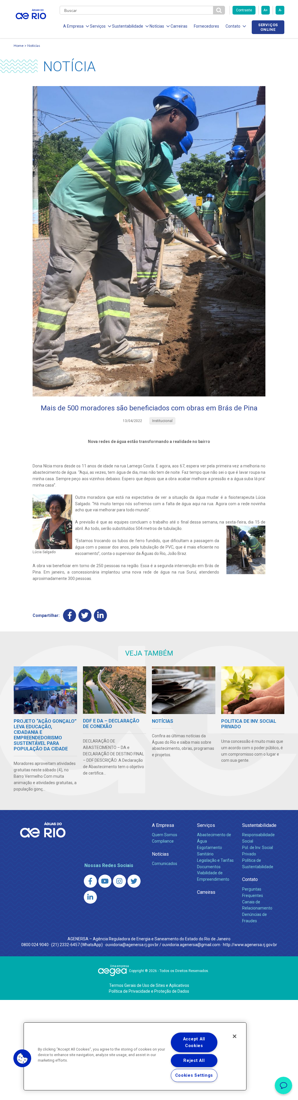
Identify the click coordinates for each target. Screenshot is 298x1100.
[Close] (234, 1036)
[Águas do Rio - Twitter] (134, 881)
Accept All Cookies (194, 1042)
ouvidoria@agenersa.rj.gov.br (132, 944)
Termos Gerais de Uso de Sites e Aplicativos (149, 985)
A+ (265, 10)
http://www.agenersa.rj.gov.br (250, 944)
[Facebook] (69, 615)
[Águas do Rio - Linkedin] (90, 897)
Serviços (206, 825)
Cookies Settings (194, 1075)
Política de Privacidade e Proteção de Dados (149, 991)
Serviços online (268, 27)
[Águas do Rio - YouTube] (104, 881)
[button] (22, 1058)
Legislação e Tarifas (215, 860)
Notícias (33, 45)
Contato (250, 879)
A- (280, 10)
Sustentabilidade (259, 825)
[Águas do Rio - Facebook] (90, 881)
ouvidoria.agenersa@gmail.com (191, 944)
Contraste (244, 10)
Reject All (194, 1060)
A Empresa (163, 825)
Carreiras (179, 26)
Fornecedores (206, 26)
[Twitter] (85, 615)
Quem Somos (164, 834)
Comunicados (164, 863)
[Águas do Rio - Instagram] (119, 881)
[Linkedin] (100, 615)
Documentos (209, 866)
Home (19, 45)
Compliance (163, 841)
